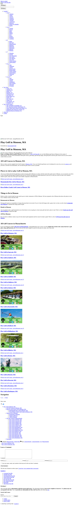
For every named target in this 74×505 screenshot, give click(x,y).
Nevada (11, 54)
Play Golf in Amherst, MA (8, 257)
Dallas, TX (8, 91)
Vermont (11, 79)
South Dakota (12, 72)
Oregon (11, 67)
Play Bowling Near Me (8, 479)
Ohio (10, 65)
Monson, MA (29, 164)
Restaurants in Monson (14, 414)
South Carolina (12, 71)
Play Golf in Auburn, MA (8, 288)
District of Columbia (14, 24)
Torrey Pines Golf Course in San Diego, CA (16, 108)
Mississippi (11, 48)
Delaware (11, 23)
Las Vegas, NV (9, 95)
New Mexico (12, 58)
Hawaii (11, 29)
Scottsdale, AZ (9, 102)
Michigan (11, 45)
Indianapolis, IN (10, 93)
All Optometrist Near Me (9, 476)
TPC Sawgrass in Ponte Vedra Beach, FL (15, 106)
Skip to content (4, 1)
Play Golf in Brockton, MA (9, 386)
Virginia (11, 80)
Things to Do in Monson (12, 413)
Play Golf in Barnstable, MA (9, 306)
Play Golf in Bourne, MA (8, 374)
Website (46, 460)
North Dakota (12, 62)
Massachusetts (12, 44)
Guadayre (3, 470)
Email (24, 460)
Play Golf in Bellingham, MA (9, 331)
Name (2, 460)
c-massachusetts (27, 441)
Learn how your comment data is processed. (28, 468)
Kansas (11, 36)
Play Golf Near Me (35, 154)
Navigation (8, 439)
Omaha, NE (9, 100)
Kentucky (11, 37)
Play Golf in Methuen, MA (8, 443)
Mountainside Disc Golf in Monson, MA (12, 182)
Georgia (11, 28)
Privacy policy (6, 501)
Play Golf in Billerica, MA (8, 350)
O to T (7, 63)
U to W (8, 76)
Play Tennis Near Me (8, 481)
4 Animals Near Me (7, 473)
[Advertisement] (37, 127)
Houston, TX (9, 92)
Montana (11, 50)
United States (17, 441)
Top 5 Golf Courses (8, 104)
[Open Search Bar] (2, 4)
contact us (67, 164)
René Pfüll (5, 482)
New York (11, 59)
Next (6, 397)
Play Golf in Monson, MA (9, 406)
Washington (12, 82)
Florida (11, 25)
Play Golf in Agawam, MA (8, 252)
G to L (7, 27)
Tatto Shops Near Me (8, 483)
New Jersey (12, 57)
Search (2, 494)
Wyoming (11, 85)
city (41, 441)
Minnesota (11, 46)
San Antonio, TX (10, 101)
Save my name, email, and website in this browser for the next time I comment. (20, 463)
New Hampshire (13, 55)
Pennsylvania (12, 69)
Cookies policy (6, 500)
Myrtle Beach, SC (10, 96)
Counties (5, 11)
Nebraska (11, 53)
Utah (10, 78)
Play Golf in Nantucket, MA (8, 444)
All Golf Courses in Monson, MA (14, 408)
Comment (3, 458)
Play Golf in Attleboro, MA (9, 282)
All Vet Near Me (7, 478)
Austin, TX (9, 88)
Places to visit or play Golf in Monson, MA (16, 409)
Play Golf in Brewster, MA (8, 380)
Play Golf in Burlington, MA (9, 391)
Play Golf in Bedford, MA (8, 325)
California (11, 19)
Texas (10, 75)
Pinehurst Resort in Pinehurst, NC (14, 110)
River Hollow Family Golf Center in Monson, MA (15, 187)
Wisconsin (11, 84)
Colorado (11, 20)
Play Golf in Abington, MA (9, 233)
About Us (5, 112)
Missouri (11, 49)
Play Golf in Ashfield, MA (8, 276)
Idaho (10, 31)
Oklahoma (11, 66)
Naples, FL (8, 97)
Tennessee (11, 74)
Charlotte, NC (9, 90)
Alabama (11, 14)
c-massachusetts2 (36, 441)
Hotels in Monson (13, 415)
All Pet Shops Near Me (8, 477)
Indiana (11, 33)
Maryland (11, 42)
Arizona (11, 16)
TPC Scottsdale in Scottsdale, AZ (14, 105)
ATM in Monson (13, 417)
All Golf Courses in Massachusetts (14, 418)
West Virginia (12, 83)
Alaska (10, 15)
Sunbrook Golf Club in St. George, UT (15, 109)
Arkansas (11, 17)
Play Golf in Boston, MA (8, 355)
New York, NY (9, 99)
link (48, 489)
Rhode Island (12, 70)
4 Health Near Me (7, 474)
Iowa (10, 34)
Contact (5, 113)
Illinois (10, 32)
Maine (10, 41)
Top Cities (5, 87)
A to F (7, 12)
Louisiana (11, 38)
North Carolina (12, 61)
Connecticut (12, 21)
